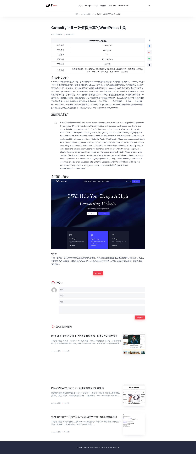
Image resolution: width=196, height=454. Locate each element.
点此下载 (107, 64)
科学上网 (112, 5)
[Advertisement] (98, 369)
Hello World (123, 5)
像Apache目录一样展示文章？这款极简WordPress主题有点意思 (84, 416)
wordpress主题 (91, 5)
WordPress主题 (114, 447)
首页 (80, 5)
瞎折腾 (103, 5)
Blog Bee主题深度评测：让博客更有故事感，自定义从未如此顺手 (84, 335)
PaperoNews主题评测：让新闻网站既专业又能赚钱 (77, 388)
